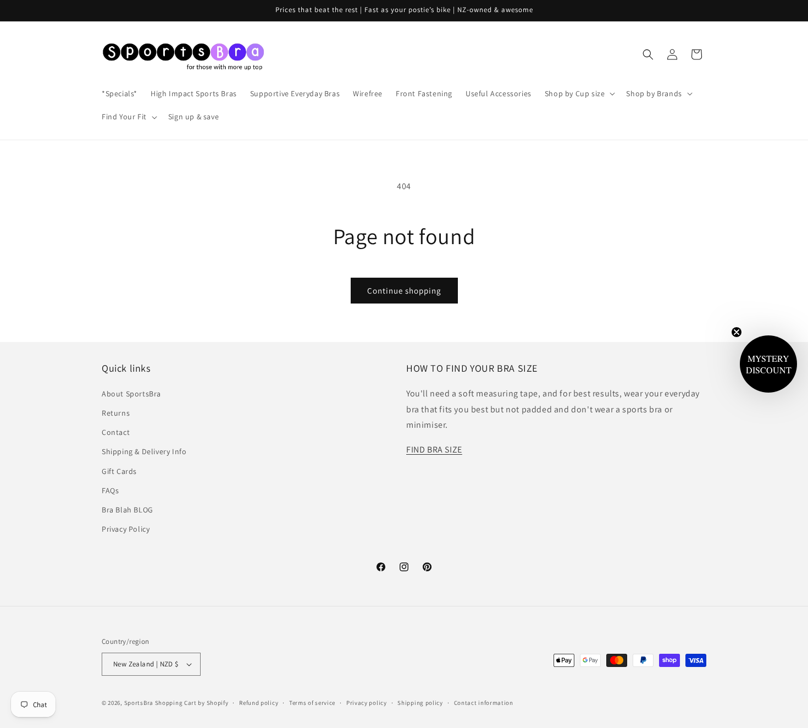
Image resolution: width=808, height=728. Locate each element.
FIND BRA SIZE (434, 449)
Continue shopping (404, 290)
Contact (116, 432)
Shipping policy (420, 703)
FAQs (110, 490)
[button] (579, 93)
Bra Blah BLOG (127, 510)
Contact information (483, 703)
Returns (116, 413)
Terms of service (312, 703)
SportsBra (138, 703)
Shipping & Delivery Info (144, 451)
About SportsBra (131, 394)
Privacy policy (366, 703)
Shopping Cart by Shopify (192, 703)
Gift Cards (119, 471)
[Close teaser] (736, 332)
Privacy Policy (126, 529)
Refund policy (258, 703)
